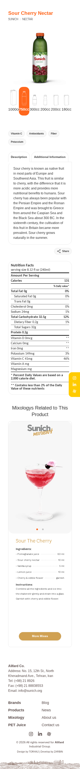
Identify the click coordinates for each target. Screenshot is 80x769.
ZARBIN (58, 751)
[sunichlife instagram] (31, 734)
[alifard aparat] (49, 734)
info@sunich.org (30, 690)
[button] (37, 529)
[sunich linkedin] (40, 734)
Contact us (50, 725)
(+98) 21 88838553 (29, 685)
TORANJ (34, 751)
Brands (14, 703)
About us (49, 717)
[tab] (19, 157)
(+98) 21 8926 (24, 681)
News (46, 710)
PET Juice (17, 725)
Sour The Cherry (34, 541)
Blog (45, 703)
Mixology (16, 717)
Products (16, 710)
